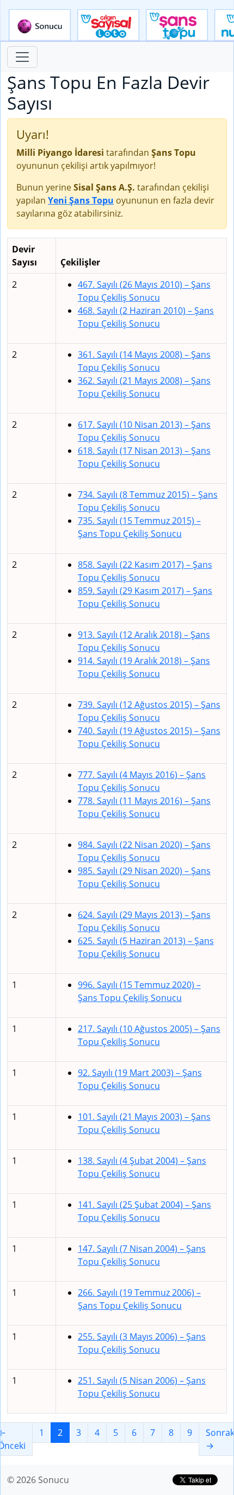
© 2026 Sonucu (38, 1480)
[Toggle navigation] (22, 57)
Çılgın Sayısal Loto (108, 25)
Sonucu (40, 25)
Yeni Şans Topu (177, 25)
